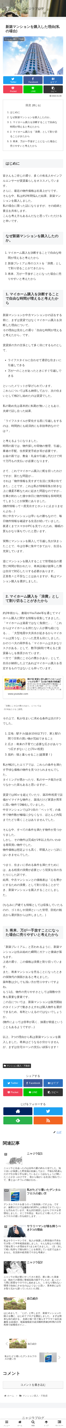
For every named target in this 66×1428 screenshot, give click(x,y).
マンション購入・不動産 (18, 1066)
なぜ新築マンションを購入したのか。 (31, 117)
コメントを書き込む (33, 1384)
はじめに (15, 112)
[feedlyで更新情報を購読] (17, 1120)
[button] (59, 733)
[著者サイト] (17, 1111)
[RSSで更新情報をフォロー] (48, 1120)
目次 (28, 105)
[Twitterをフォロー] (48, 1111)
